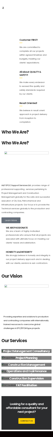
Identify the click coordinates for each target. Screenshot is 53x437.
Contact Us (26, 421)
